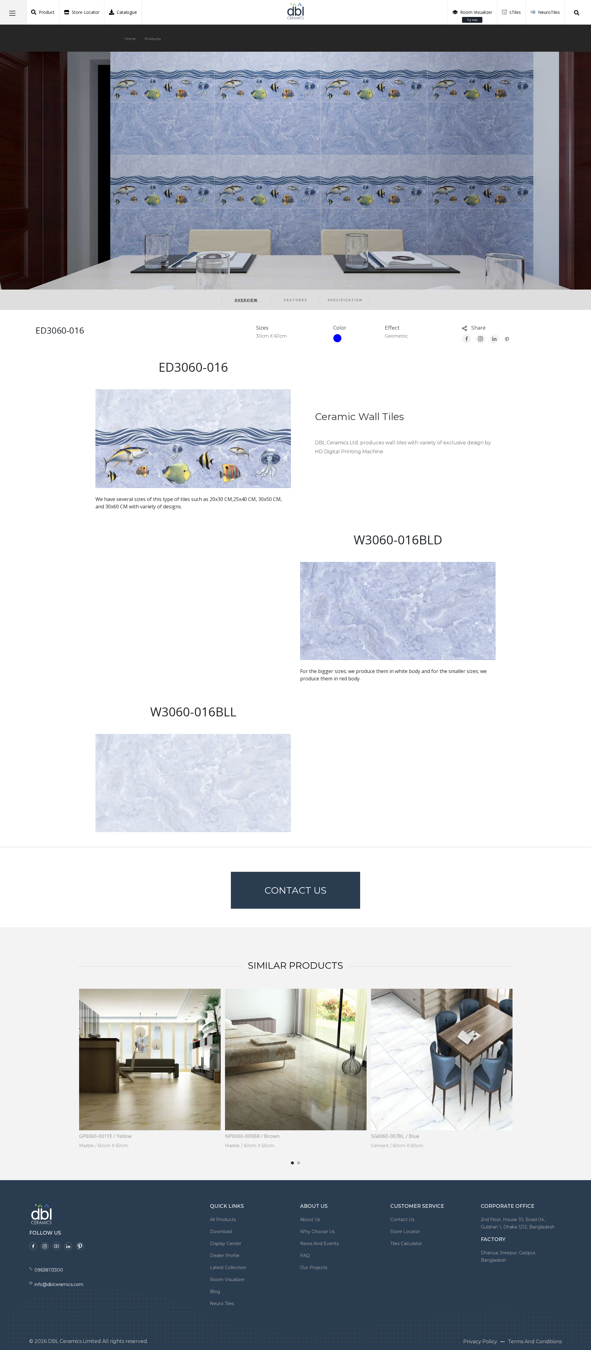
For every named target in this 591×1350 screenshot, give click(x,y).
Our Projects (313, 1267)
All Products (223, 1219)
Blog (215, 1291)
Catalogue (127, 12)
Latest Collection (228, 1267)
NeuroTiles (549, 12)
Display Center (225, 1243)
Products (153, 38)
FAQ (305, 1255)
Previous (72, 1069)
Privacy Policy (480, 1341)
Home (130, 38)
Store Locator (85, 12)
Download (221, 1231)
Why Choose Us (317, 1231)
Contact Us (295, 890)
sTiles (515, 12)
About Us (310, 1219)
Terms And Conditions (535, 1341)
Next (519, 1069)
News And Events (319, 1243)
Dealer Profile (224, 1255)
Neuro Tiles (222, 1303)
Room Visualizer (476, 15)
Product (46, 12)
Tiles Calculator (406, 1243)
